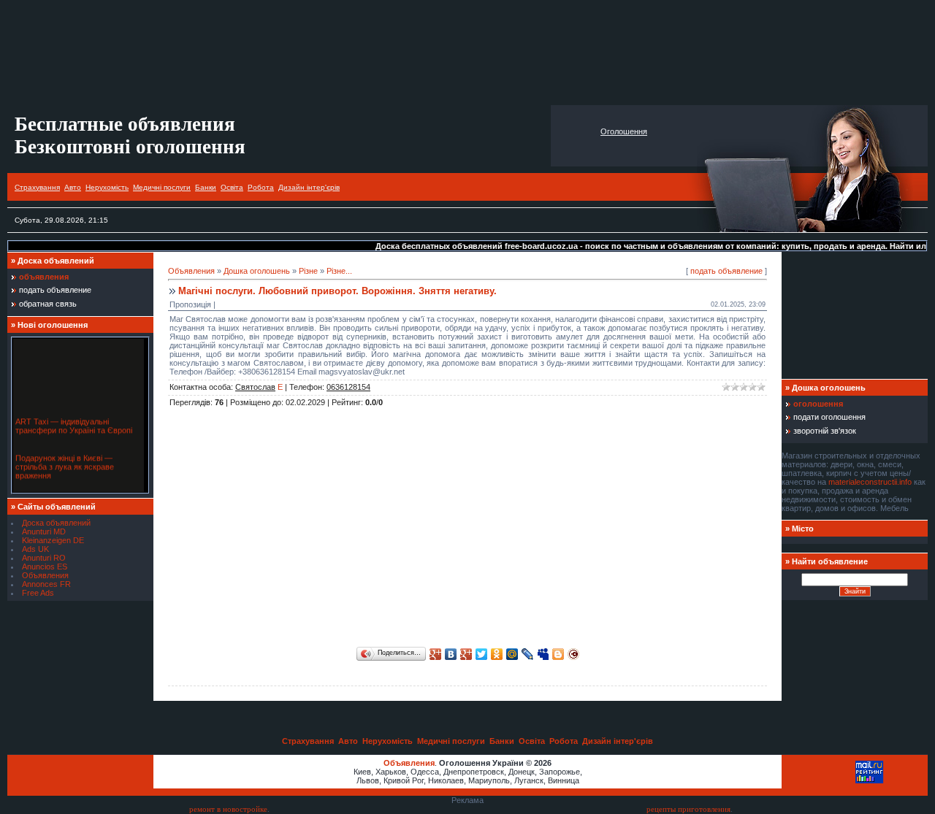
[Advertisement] (467, 52)
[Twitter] (481, 654)
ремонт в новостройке (228, 809)
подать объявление (726, 270)
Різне (308, 270)
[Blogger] (558, 654)
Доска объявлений (56, 522)
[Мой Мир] (512, 654)
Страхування (37, 187)
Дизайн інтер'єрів (309, 187)
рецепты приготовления (688, 809)
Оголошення (623, 131)
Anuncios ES (44, 566)
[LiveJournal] (527, 654)
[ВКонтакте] (451, 654)
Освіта (232, 187)
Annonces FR (46, 584)
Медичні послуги (162, 187)
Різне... (339, 270)
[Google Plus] (435, 654)
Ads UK (35, 549)
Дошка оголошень (257, 270)
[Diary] (573, 654)
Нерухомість (107, 187)
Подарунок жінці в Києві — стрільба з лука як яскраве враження (64, 464)
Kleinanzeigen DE (53, 540)
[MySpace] (543, 654)
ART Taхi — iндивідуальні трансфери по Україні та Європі (73, 423)
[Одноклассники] (497, 654)
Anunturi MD (44, 531)
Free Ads (38, 592)
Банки (205, 187)
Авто (72, 187)
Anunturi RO (44, 557)
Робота (261, 187)
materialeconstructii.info (870, 481)
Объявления (45, 575)
